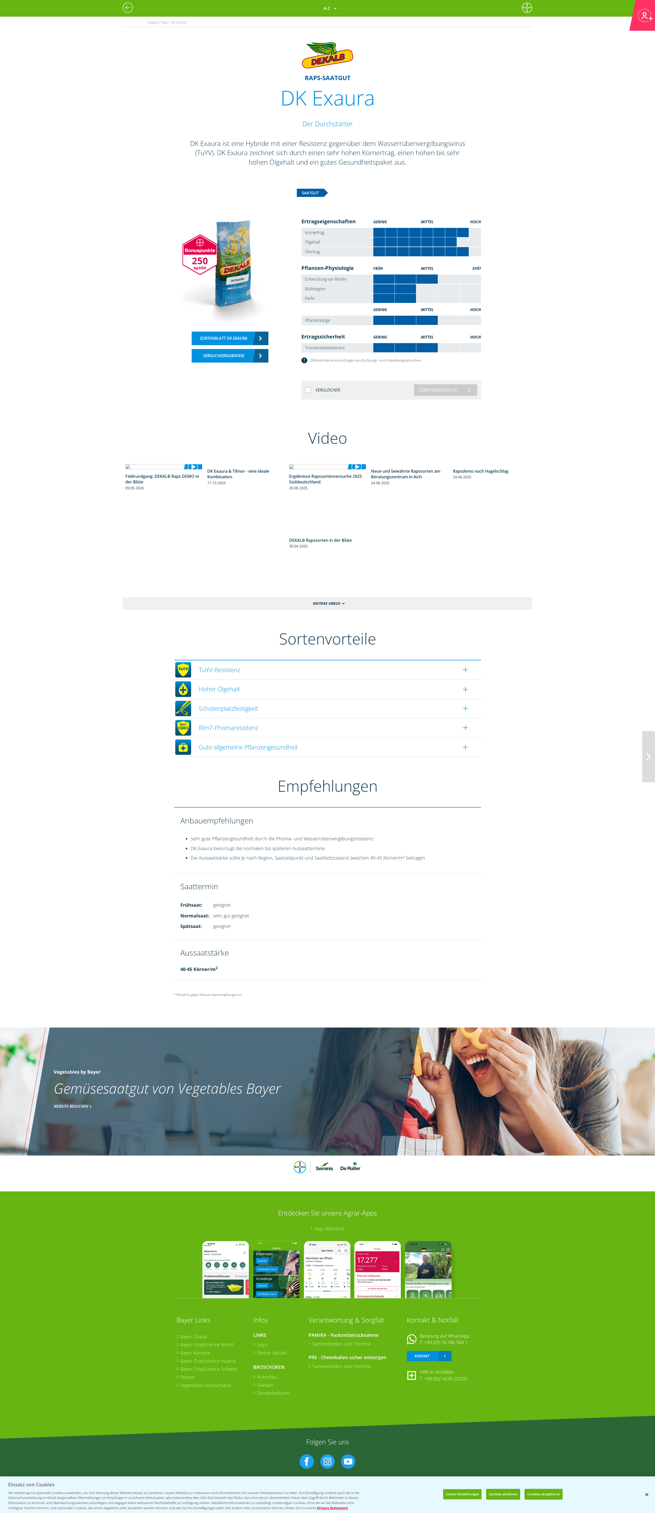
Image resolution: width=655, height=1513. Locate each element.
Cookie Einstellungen (462, 1494)
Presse (187, 1377)
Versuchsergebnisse (223, 355)
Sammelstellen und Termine (341, 1344)
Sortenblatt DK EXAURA (223, 338)
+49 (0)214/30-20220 (445, 1379)
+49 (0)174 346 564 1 (446, 1342)
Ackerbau (267, 1377)
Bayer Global (193, 1337)
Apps (262, 1344)
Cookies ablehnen (503, 1494)
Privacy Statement (332, 1507)
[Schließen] (646, 1494)
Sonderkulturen (273, 1393)
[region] (327, 1494)
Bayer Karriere (195, 1353)
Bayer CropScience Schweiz (209, 1369)
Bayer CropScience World (207, 1344)
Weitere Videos (326, 603)
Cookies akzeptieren (543, 1494)
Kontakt (421, 1355)
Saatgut (265, 1385)
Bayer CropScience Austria (208, 1361)
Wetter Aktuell (272, 1353)
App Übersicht (329, 1228)
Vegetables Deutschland (205, 1385)
